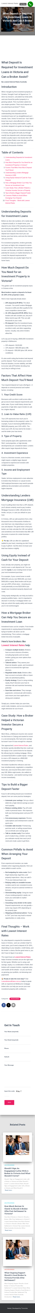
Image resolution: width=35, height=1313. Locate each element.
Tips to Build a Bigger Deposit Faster (18, 193)
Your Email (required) (11, 1040)
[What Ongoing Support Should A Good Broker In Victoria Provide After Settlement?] (17, 1251)
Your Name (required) (11, 1031)
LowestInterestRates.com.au (11, 981)
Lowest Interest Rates (13, 645)
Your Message (9, 1065)
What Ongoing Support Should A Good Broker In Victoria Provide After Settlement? (15, 1276)
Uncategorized (15, 998)
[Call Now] (30, 4)
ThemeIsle (24, 1308)
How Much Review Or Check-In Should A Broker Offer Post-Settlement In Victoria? (16, 1210)
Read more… (9, 1190)
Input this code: (9, 1091)
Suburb (6, 1057)
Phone (6, 1048)
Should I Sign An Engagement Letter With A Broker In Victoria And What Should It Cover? (17, 1172)
